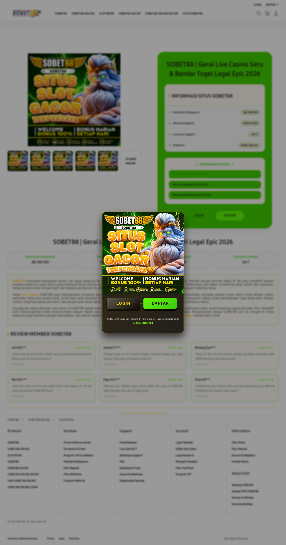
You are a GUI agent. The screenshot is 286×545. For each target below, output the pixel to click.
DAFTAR (160, 303)
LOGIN (123, 303)
